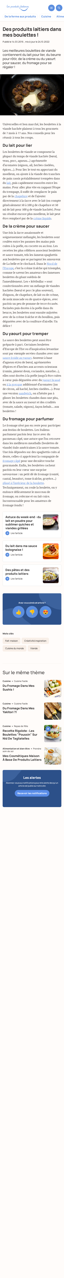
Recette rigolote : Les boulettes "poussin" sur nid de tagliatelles (20, 734)
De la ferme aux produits (20, 16)
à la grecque (14, 384)
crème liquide (42, 218)
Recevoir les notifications (32, 793)
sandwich (25, 393)
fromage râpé (11, 461)
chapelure (21, 196)
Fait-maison (11, 640)
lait (9, 183)
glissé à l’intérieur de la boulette (23, 483)
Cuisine (46, 16)
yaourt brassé (51, 380)
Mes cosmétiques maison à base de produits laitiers (22, 758)
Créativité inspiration (35, 640)
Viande (34, 648)
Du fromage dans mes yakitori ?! (18, 710)
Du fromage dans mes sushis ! (18, 687)
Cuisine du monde (14, 648)
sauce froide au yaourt (17, 358)
